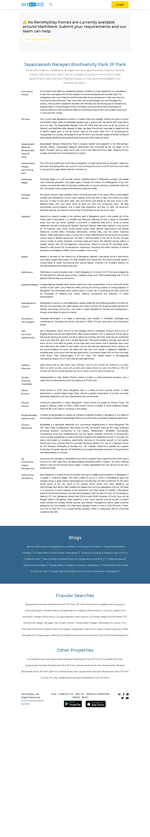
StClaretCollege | (99, 616)
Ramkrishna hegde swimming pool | (106, 604)
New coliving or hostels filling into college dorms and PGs (73, 559)
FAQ (53, 694)
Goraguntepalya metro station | (73, 616)
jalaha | (117, 610)
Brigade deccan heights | (73, 610)
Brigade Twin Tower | (56, 622)
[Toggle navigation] (51, 5)
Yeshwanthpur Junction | (100, 610)
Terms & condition (97, 694)
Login (120, 4)
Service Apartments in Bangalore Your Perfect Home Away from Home (64, 546)
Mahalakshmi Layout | (110, 622)
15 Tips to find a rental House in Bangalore (56, 552)
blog (85, 697)
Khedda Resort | (52, 610)
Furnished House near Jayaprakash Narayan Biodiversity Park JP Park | (64, 659)
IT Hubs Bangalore (115, 559)
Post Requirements (37, 39)
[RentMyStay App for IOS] (95, 704)
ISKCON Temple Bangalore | (113, 635)
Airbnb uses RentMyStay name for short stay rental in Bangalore (84, 571)
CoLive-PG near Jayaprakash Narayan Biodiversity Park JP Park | (76, 677)
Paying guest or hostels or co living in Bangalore (74, 565)
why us (79, 694)
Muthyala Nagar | (34, 610)
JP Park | (81, 604)
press (76, 697)
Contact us (65, 694)
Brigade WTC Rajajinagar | (37, 635)
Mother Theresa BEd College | (82, 622)
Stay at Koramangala (34, 565)
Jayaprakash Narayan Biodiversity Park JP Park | (50, 604)
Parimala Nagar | (62, 629)
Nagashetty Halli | (81, 629)
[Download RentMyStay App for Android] (72, 704)
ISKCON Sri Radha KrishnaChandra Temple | (75, 635)
